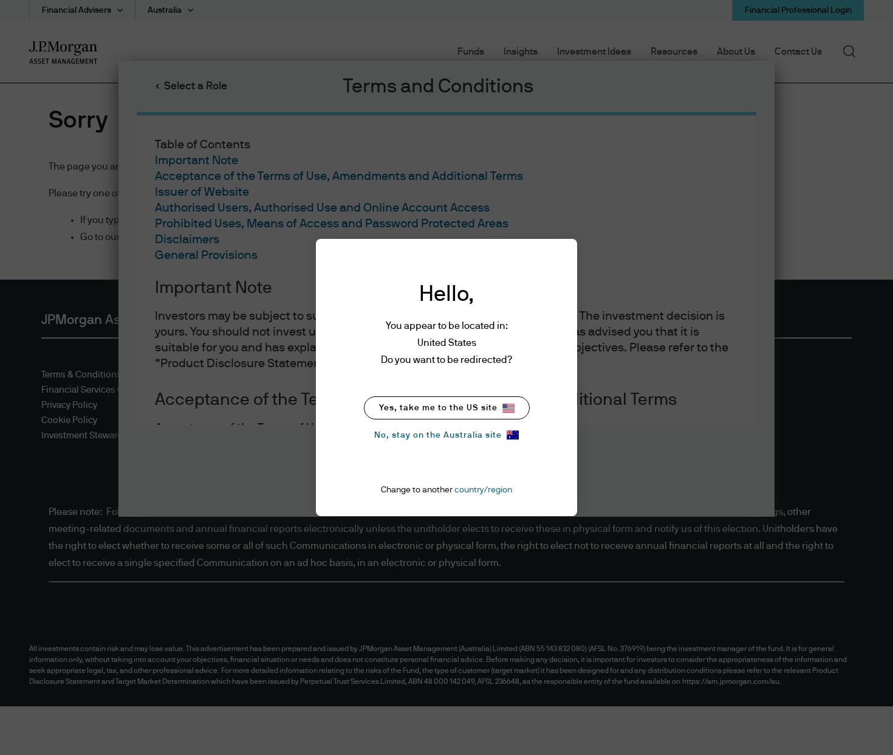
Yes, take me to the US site (438, 408)
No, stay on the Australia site (438, 435)
